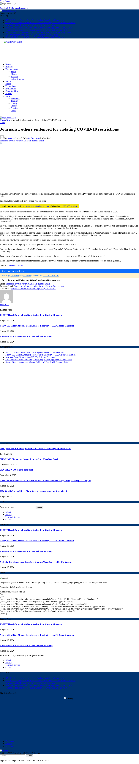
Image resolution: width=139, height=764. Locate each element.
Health (8, 84)
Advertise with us (10, 280)
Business (9, 67)
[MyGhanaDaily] (8, 10)
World (13, 110)
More (7, 96)
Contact (8, 519)
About (8, 512)
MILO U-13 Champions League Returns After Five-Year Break (29, 459)
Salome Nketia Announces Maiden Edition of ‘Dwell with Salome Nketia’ (37, 30)
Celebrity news (17, 79)
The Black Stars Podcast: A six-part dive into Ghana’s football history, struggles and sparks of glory (45, 480)
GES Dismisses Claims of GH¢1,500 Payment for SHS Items (31, 35)
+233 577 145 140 (69, 206)
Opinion (14, 108)
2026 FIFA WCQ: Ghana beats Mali (16, 470)
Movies (14, 74)
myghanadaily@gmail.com (37, 206)
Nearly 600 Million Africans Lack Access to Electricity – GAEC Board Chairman (40, 22)
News (8, 64)
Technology (10, 86)
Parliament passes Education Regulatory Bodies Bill (33, 288)
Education (15, 98)
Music (13, 71)
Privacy (8, 514)
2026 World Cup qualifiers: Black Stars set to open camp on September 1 (33, 491)
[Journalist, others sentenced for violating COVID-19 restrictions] (48, 224)
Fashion (14, 76)
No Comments (34, 138)
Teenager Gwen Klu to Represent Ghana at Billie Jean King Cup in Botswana (35, 448)
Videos (8, 93)
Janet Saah (12, 138)
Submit (29, 756)
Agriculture (10, 89)
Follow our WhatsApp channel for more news (40, 280)
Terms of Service (12, 517)
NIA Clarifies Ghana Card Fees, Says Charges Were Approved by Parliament (38, 27)
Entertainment (11, 69)
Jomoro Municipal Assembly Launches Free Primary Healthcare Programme (38, 32)
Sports (8, 81)
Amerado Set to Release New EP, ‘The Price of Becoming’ (30, 25)
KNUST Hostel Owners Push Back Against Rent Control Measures (34, 20)
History (14, 103)
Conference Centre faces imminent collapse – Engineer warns (40, 286)
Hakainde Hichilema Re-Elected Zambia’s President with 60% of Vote (35, 37)
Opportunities (11, 91)
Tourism (14, 101)
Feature (14, 106)
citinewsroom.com (15, 265)
